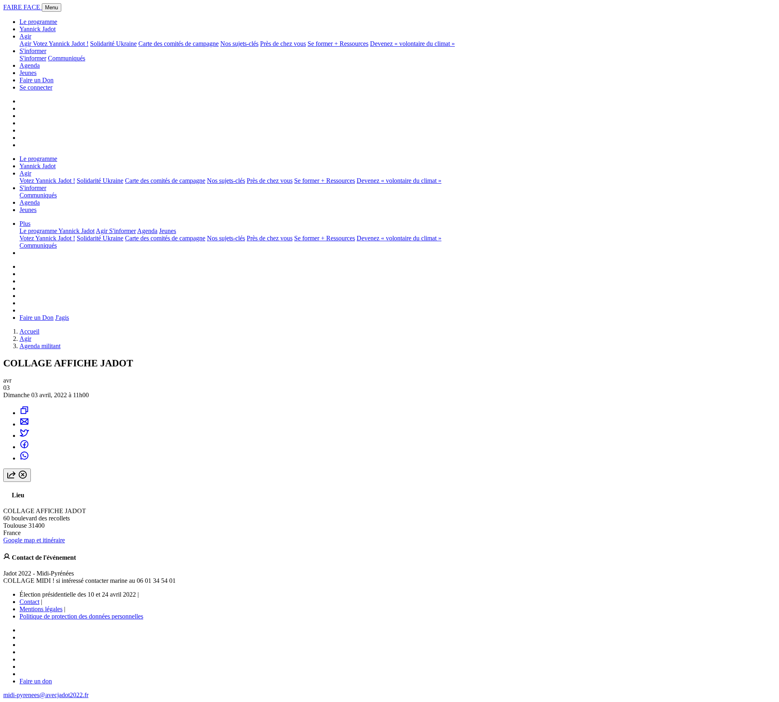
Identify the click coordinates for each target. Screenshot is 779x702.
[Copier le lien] (24, 412)
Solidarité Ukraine (113, 43)
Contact (29, 601)
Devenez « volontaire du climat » (412, 43)
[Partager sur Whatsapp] (24, 458)
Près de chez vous (283, 43)
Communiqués (66, 58)
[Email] (24, 424)
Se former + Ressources (338, 43)
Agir (25, 36)
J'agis (62, 317)
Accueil (29, 331)
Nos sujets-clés (239, 43)
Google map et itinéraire (34, 540)
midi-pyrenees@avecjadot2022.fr (45, 694)
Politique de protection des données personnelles (81, 616)
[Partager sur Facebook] (24, 446)
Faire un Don (36, 80)
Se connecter (35, 87)
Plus (24, 223)
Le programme (38, 21)
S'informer (32, 50)
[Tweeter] (24, 435)
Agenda (29, 65)
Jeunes (28, 72)
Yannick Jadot (37, 29)
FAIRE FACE (22, 7)
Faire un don (35, 681)
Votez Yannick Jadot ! (60, 43)
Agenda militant (39, 345)
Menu (51, 7)
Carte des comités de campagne (178, 43)
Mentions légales (40, 609)
